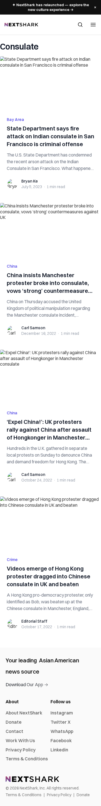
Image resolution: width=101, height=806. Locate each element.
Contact (14, 731)
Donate (14, 722)
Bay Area (15, 119)
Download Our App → (27, 684)
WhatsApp (61, 731)
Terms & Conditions (27, 758)
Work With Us (20, 740)
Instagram (61, 713)
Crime (12, 559)
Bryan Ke (29, 181)
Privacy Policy (21, 750)
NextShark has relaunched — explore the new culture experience (50, 7)
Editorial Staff (34, 621)
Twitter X (60, 722)
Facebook (61, 740)
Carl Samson (33, 327)
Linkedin (59, 750)
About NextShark (24, 713)
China (12, 266)
